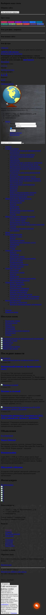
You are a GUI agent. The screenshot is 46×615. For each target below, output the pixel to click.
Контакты (9, 300)
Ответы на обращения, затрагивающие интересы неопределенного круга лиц (24, 297)
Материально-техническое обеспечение (25, 167)
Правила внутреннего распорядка (23, 258)
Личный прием (15, 286)
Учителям (9, 268)
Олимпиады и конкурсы (19, 264)
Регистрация (14, 135)
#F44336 (4, 22)
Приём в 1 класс (16, 236)
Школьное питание (12, 216)
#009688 (39, 22)
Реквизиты (14, 187)
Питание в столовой (10, 391)
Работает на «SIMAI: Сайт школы (13, 572)
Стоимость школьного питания (22, 228)
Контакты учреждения (18, 302)
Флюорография (8, 452)
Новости (13, 204)
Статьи (12, 248)
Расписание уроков (17, 200)
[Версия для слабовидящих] (2, 140)
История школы (16, 202)
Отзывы (13, 214)
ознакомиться (4, 604)
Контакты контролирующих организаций (26, 304)
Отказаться (14, 613)
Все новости (5, 358)
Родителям (9, 234)
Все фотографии (7, 485)
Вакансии (13, 191)
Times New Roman (9, 70)
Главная (8, 147)
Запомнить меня (18, 128)
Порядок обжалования (18, 292)
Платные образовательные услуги (23, 177)
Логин (12, 124)
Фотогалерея (15, 208)
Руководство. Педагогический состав (24, 165)
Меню (7, 232)
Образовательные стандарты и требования (26, 163)
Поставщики (15, 230)
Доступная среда (16, 183)
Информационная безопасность (22, 194)
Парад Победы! (8, 440)
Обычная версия (7, 84)
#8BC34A (12, 24)
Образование (15, 161)
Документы (14, 159)
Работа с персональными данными (23, 192)
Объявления (14, 206)
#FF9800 (19, 24)
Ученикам (9, 250)
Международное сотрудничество (22, 185)
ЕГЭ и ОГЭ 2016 (16, 260)
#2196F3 (32, 22)
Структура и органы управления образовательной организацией (22, 156)
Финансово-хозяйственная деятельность (25, 179)
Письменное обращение (19, 290)
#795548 (33, 24)
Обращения (9, 282)
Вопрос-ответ (15, 212)
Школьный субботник (12, 467)
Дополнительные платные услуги (23, 242)
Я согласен (5, 613)
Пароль (12, 126)
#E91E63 (11, 22)
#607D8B (40, 24)
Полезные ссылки (16, 266)
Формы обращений (17, 284)
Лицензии (14, 189)
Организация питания (18, 218)
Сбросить (4, 48)
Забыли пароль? (16, 133)
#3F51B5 (25, 22)
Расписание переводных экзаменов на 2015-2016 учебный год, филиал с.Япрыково (22, 416)
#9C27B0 (18, 22)
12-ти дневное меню (17, 220)
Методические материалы (20, 280)
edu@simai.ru (28, 60)
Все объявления (7, 436)
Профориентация (16, 262)
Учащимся (9, 540)
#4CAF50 (4, 24)
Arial (2, 70)
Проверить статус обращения (21, 294)
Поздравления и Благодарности (22, 210)
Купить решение (7, 54)
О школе (8, 149)
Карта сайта (9, 546)
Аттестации (14, 270)
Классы (13, 238)
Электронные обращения (19, 288)
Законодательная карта (18, 196)
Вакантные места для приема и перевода (25, 181)
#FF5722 (26, 24)
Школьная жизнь (11, 198)
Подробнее (18, 54)
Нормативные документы (19, 222)
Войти (7, 121)
